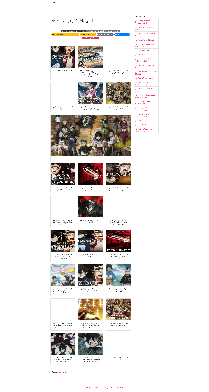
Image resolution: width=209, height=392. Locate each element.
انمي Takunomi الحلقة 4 (143, 55)
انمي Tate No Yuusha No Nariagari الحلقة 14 (143, 130)
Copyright (119, 387)
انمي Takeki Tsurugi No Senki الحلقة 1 (145, 34)
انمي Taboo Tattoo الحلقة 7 (144, 78)
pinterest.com (62, 372)
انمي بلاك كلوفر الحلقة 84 (95, 31)
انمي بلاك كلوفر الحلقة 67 (90, 38)
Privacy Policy (107, 387)
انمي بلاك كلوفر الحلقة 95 (105, 34)
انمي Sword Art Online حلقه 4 (145, 50)
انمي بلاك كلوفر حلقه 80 (112, 31)
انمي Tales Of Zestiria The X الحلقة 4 (144, 28)
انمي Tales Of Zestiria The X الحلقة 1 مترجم (144, 89)
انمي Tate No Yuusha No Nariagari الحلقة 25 (143, 83)
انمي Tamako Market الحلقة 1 (145, 125)
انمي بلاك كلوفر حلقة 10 (87, 34)
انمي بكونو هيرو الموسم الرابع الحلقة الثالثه (65, 34)
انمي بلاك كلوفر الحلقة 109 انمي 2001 (73, 31)
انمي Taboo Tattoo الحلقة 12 (144, 40)
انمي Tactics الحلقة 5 (142, 121)
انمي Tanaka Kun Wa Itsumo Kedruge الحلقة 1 (144, 60)
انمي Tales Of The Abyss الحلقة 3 (145, 66)
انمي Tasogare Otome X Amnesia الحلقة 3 (143, 22)
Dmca (88, 387)
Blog (53, 2)
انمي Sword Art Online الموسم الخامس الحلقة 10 (145, 96)
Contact (96, 387)
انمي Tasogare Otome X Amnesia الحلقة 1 (143, 109)
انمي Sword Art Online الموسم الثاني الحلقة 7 (145, 45)
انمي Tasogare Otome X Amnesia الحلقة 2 (143, 115)
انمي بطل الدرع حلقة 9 (122, 34)
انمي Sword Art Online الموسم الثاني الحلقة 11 (145, 102)
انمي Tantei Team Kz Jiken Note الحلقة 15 (146, 72)
